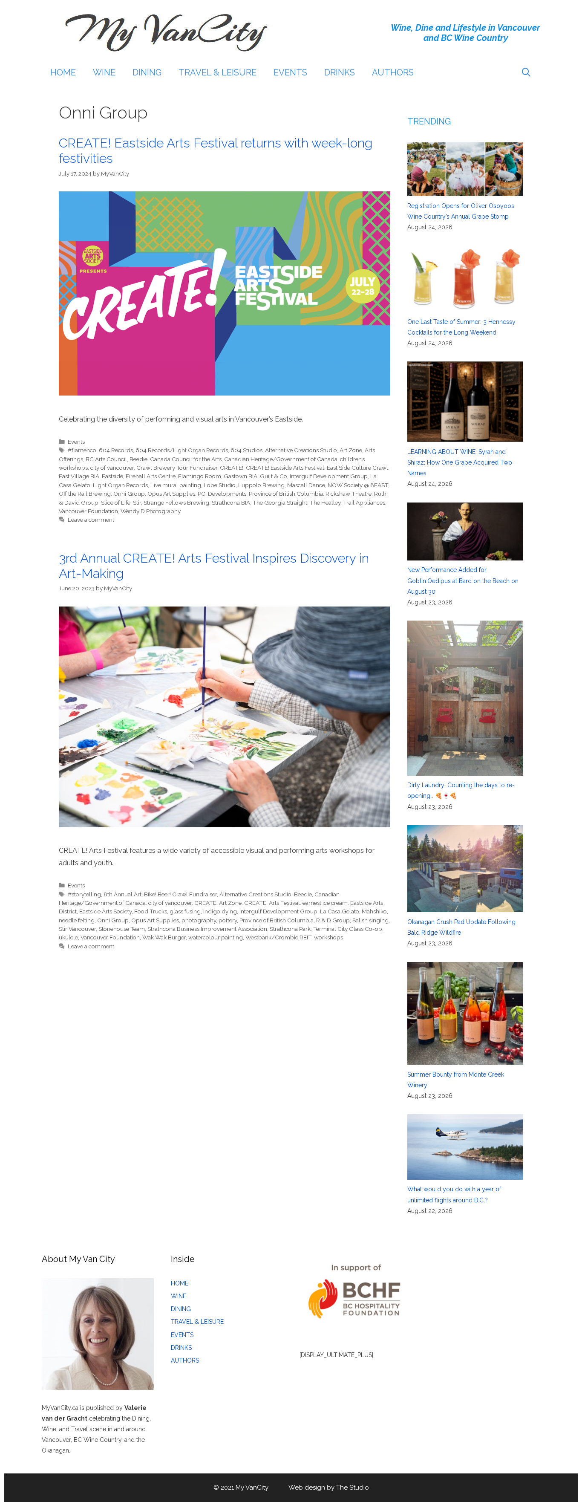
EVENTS (290, 72)
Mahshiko (374, 911)
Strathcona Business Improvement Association (207, 928)
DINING (147, 72)
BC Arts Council (106, 459)
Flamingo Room (199, 476)
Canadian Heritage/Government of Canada (280, 459)
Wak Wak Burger (164, 937)
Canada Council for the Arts (186, 459)
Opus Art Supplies (171, 493)
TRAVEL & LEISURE (217, 72)
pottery (228, 920)
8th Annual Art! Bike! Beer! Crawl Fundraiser (160, 894)
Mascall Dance (306, 485)
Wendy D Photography (151, 511)
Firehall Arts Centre (151, 476)
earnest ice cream (325, 902)
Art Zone (351, 450)
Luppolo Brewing (261, 485)
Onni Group (129, 493)
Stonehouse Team (121, 928)
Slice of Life (115, 502)
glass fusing (185, 911)
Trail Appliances (364, 502)
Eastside (112, 476)
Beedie (138, 459)
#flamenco (82, 450)
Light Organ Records (120, 485)
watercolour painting (215, 937)
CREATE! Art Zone (218, 902)
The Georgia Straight (280, 502)
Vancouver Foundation (88, 511)
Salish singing (370, 920)
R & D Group (333, 920)
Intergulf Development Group (329, 476)
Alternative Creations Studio (301, 450)
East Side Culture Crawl (357, 467)
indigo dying (220, 911)
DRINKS (339, 72)
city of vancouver (112, 467)
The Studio (352, 1487)
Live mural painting (175, 485)
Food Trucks (150, 911)
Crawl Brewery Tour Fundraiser (176, 467)
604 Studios (246, 450)
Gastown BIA (240, 476)
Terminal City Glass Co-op (347, 928)
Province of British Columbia (286, 493)
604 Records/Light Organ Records (181, 450)
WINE (104, 72)
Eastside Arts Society (105, 911)
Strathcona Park (290, 928)
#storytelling (84, 894)
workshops (328, 937)
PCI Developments (222, 493)
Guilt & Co (273, 476)
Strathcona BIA (231, 502)
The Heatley (325, 502)
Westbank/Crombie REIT (278, 937)
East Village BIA (79, 476)
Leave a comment (91, 519)
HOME (63, 72)
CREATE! (231, 467)
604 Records (116, 450)
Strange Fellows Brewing (176, 502)
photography (199, 920)
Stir (137, 502)
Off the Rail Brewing (85, 493)
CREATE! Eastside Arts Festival (285, 467)
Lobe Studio (220, 485)
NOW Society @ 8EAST (358, 485)
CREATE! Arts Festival (272, 902)
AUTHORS (393, 72)
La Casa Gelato (339, 911)
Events (76, 441)
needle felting (77, 920)
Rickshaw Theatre (349, 493)
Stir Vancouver (77, 928)
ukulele (68, 937)
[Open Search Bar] (526, 72)
